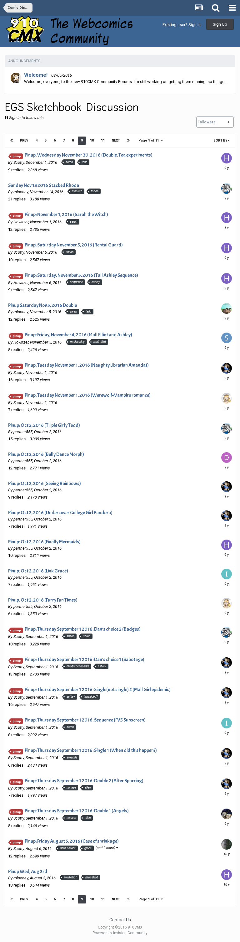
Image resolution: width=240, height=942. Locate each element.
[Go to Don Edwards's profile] (226, 457)
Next (116, 140)
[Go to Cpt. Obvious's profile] (226, 308)
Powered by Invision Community (120, 933)
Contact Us (120, 919)
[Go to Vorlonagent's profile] (226, 368)
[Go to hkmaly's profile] (226, 158)
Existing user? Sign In (181, 24)
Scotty (18, 162)
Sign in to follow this (26, 117)
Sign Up (220, 24)
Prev (24, 140)
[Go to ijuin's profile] (226, 574)
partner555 (22, 431)
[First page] (11, 141)
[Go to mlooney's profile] (226, 188)
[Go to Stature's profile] (226, 398)
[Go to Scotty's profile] (226, 338)
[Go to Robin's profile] (16, 78)
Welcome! (36, 75)
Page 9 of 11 (149, 140)
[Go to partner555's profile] (226, 814)
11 (103, 140)
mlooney (20, 191)
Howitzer (20, 222)
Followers (207, 122)
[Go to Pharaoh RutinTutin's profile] (226, 844)
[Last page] (128, 141)
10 (92, 140)
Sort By (220, 140)
